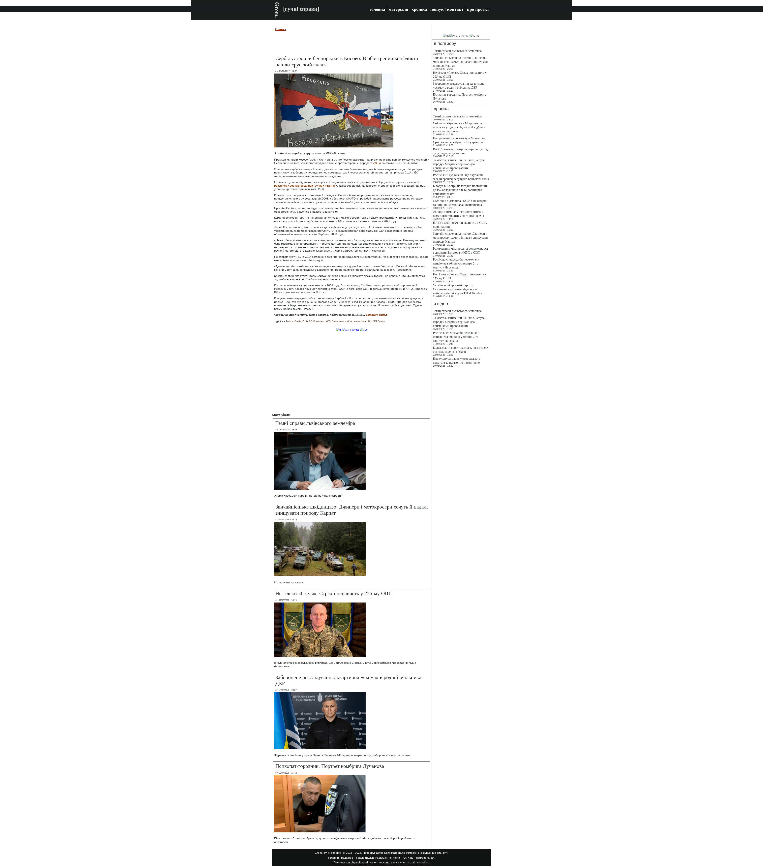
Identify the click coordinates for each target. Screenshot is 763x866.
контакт (455, 9)
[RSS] (363, 329)
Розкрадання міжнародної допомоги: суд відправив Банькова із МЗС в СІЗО (460, 250)
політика (349, 321)
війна (369, 321)
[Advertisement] (351, 43)
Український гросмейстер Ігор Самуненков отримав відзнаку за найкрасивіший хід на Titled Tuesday (457, 289)
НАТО (328, 321)
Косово (289, 321)
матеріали (398, 9)
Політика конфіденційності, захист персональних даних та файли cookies (381, 862)
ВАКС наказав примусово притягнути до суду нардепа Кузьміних (461, 151)
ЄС (310, 321)
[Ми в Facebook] (339, 329)
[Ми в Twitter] (350, 329)
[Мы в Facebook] (446, 36)
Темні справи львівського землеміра (315, 422)
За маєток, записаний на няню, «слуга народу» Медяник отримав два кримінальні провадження (459, 164)
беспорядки (338, 321)
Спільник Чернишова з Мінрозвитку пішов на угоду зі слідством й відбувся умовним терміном (459, 127)
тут (445, 852)
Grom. (277, 10)
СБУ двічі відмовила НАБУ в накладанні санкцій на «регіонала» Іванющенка (460, 203)
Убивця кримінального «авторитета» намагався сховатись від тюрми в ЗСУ (459, 213)
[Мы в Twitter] (459, 36)
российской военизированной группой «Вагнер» (305, 185)
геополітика (360, 321)
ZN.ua (377, 163)
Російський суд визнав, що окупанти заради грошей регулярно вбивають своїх (461, 177)
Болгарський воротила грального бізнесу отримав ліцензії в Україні (461, 349)
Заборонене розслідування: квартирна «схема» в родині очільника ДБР (348, 680)
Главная (280, 29)
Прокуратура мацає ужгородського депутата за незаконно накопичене (456, 360)
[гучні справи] (332, 852)
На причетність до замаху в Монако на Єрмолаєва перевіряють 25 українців (459, 140)
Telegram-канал (424, 857)
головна (377, 9)
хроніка (419, 9)
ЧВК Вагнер (379, 321)
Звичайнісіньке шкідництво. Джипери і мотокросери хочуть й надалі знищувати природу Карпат (351, 509)
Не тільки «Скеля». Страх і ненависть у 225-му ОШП (334, 593)
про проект (478, 9)
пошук (437, 9)
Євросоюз (318, 321)
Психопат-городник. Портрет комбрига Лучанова (329, 765)
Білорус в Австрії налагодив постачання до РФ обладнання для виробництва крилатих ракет (460, 190)
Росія (305, 321)
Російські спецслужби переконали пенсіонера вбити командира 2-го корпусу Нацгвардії (456, 263)
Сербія (297, 321)
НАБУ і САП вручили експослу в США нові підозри (460, 224)
